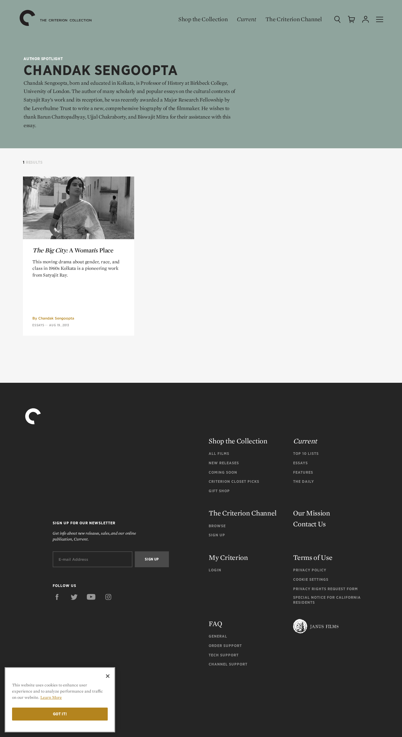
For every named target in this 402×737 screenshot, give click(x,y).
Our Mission (311, 513)
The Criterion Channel (293, 19)
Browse (217, 526)
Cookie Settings (310, 579)
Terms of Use (312, 557)
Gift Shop (219, 491)
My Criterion (228, 557)
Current (246, 19)
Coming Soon (223, 472)
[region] (60, 699)
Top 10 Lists (306, 453)
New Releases (224, 463)
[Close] (107, 676)
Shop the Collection (202, 19)
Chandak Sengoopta (56, 318)
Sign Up (217, 535)
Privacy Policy (309, 570)
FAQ (215, 623)
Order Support (225, 645)
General (218, 636)
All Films (219, 453)
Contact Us (309, 523)
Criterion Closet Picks (234, 481)
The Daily (303, 481)
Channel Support (228, 664)
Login (215, 570)
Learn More (51, 697)
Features (303, 472)
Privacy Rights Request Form (325, 589)
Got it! (60, 714)
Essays (38, 325)
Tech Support (224, 655)
